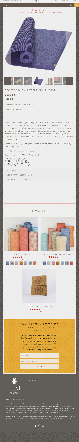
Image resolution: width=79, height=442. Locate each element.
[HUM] (39, 5)
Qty (6, 195)
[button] (10, 95)
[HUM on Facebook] (35, 426)
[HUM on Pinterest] (39, 426)
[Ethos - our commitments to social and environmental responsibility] (17, 166)
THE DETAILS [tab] (11, 171)
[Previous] (7, 46)
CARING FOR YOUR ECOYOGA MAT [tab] (19, 175)
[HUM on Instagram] (43, 426)
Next (44, 10)
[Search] (72, 5)
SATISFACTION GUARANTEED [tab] (17, 179)
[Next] (69, 46)
